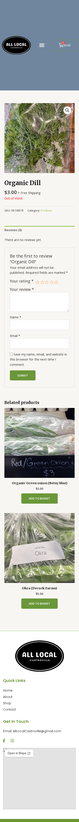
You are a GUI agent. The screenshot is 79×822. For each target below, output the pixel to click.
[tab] (39, 230)
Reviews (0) (13, 230)
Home (8, 690)
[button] (42, 45)
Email (15, 335)
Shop (7, 703)
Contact (9, 709)
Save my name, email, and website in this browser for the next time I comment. (38, 359)
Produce (46, 210)
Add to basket (39, 498)
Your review (22, 289)
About (8, 697)
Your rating (22, 281)
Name (15, 317)
